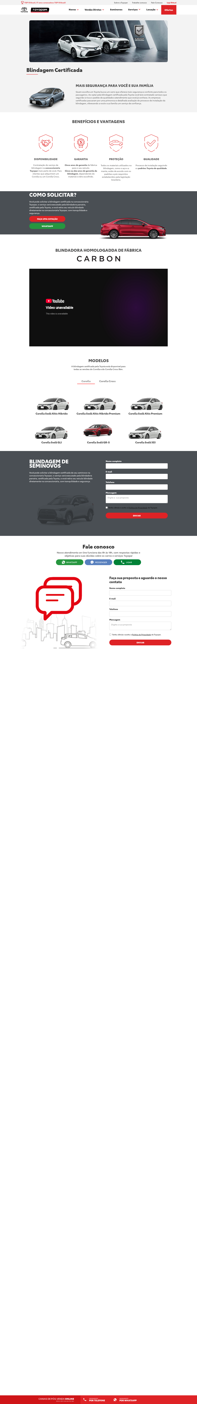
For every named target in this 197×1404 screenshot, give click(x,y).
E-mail (109, 471)
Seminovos (116, 9)
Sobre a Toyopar (121, 2)
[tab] (86, 381)
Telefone (110, 482)
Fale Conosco (157, 2)
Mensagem (111, 492)
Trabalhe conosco (139, 2)
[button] (74, 10)
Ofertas (169, 9)
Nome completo (114, 461)
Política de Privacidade (137, 507)
